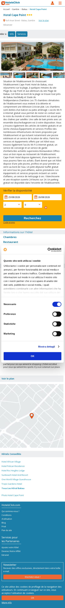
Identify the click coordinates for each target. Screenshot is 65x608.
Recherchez (32, 218)
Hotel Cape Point (38, 9)
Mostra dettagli (46, 346)
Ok (32, 597)
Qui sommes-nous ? (10, 511)
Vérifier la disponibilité (17, 190)
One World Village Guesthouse (16, 479)
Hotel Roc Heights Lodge (13, 470)
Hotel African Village (11, 461)
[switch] (56, 314)
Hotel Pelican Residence (13, 466)
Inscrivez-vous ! (32, 576)
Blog (4, 522)
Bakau (24, 9)
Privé (4, 526)
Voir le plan (44, 20)
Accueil (6, 9)
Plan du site (7, 530)
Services (22, 33)
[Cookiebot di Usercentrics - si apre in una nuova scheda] (47, 250)
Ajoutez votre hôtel (10, 547)
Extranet (5, 555)
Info (12, 33)
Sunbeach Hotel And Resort (15, 475)
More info (7, 602)
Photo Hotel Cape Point (13, 495)
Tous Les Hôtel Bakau (13, 488)
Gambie (15, 9)
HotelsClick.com (10, 3)
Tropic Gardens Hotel (12, 483)
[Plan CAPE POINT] (31, 416)
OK (32, 356)
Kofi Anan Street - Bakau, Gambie (20, 20)
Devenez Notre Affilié (11, 551)
